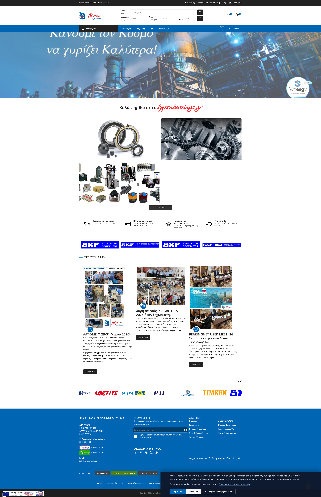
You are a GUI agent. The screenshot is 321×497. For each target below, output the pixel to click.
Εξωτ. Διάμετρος (153, 18)
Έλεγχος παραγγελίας (227, 425)
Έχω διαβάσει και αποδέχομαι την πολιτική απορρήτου (161, 436)
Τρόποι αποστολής (226, 429)
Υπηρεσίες (140, 28)
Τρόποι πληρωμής (196, 437)
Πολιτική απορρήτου (197, 429)
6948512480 (97, 447)
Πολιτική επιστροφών (227, 433)
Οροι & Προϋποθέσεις (198, 433)
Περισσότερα (90, 372)
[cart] (239, 15)
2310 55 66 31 (85, 442)
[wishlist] (230, 15)
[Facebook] (219, 3)
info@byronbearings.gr (88, 461)
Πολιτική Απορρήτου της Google (234, 484)
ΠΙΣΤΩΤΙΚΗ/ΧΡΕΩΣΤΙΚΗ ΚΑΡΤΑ (124, 473)
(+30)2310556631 (234, 28)
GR (240, 2)
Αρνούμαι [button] (193, 491)
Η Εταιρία (126, 28)
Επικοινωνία (163, 28)
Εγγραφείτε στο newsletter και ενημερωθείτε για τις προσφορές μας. (159, 422)
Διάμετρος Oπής (125, 18)
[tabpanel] (160, 65)
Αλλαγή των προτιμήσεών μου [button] (218, 491)
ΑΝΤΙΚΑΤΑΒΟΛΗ (102, 473)
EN (235, 2)
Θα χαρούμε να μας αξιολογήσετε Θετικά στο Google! (214, 458)
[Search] (200, 12)
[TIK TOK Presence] (156, 453)
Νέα (151, 28)
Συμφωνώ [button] (177, 491)
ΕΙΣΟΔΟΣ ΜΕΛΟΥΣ (225, 421)
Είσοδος (190, 2)
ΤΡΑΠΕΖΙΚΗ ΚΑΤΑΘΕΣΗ (148, 473)
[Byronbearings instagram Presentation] (225, 3)
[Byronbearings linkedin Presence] (230, 3)
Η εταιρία (193, 421)
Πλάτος (180, 19)
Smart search (123, 12)
